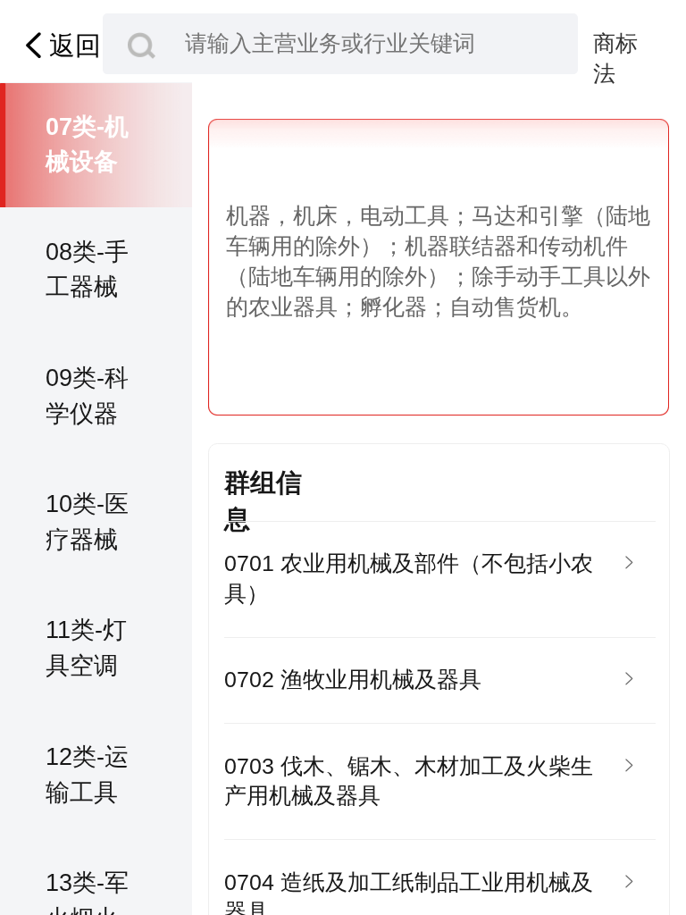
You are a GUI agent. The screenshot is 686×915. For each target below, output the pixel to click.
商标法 (615, 45)
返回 (75, 45)
